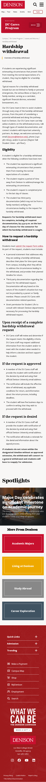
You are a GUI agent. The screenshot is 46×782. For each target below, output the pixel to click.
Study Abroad (23, 588)
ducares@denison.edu (17, 137)
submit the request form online (29, 246)
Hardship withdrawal (9, 42)
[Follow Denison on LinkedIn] (33, 760)
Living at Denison (23, 566)
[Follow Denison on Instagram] (12, 760)
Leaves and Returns (31, 39)
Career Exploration (23, 611)
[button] (35, 4)
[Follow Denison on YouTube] (26, 760)
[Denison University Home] (23, 744)
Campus (5, 39)
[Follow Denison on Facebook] (19, 760)
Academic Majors (23, 543)
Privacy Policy (8, 775)
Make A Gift (23, 730)
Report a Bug (32, 775)
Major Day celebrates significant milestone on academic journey (23, 502)
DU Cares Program (16, 39)
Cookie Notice (20, 775)
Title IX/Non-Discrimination (13, 779)
